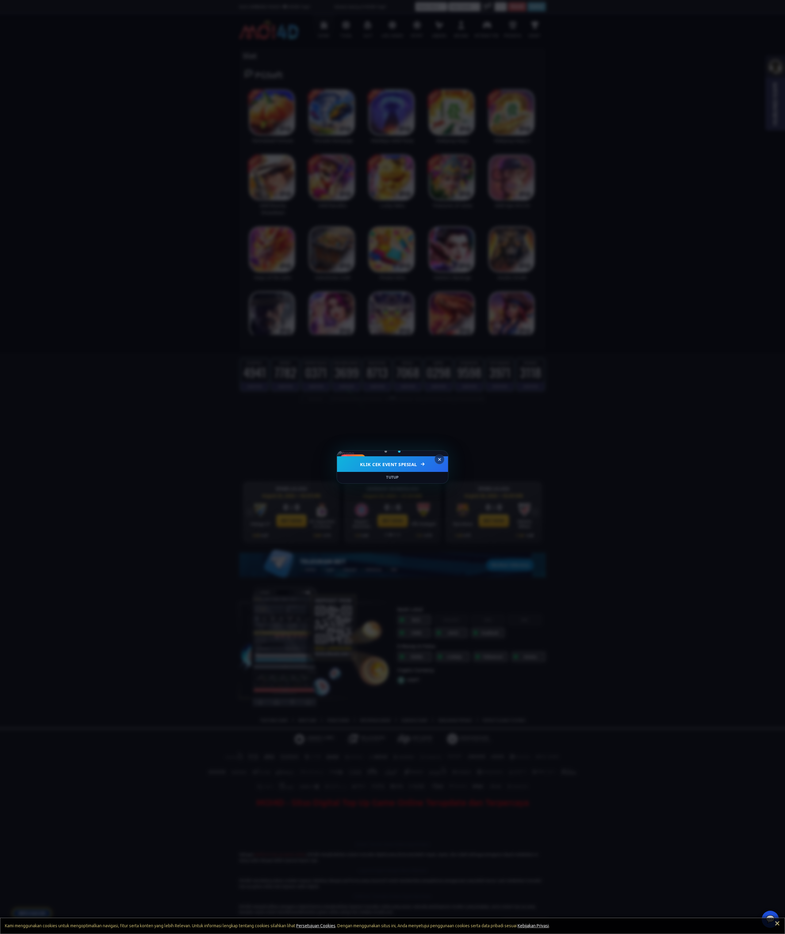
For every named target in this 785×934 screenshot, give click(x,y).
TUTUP (392, 477)
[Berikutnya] (439, 453)
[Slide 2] (392, 451)
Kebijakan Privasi (533, 925)
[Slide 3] (397, 451)
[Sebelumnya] (345, 453)
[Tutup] (439, 459)
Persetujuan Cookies (315, 925)
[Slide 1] (388, 451)
